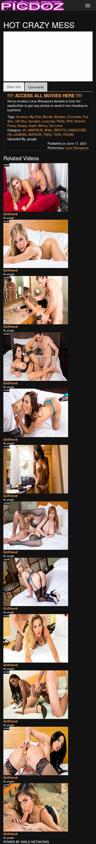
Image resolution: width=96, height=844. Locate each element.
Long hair (48, 121)
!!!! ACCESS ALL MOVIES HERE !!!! (44, 95)
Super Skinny (38, 125)
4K (24, 130)
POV (70, 121)
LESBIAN (20, 134)
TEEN (47, 134)
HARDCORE (77, 130)
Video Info (14, 87)
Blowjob (59, 116)
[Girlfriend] (35, 187)
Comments (36, 87)
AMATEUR (35, 130)
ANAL (48, 130)
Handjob (34, 121)
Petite (61, 121)
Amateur (22, 116)
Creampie (74, 116)
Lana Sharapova (77, 148)
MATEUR (34, 134)
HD (9, 134)
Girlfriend (10, 214)
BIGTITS (60, 130)
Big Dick (35, 116)
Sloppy (22, 125)
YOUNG (68, 134)
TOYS (57, 134)
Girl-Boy (20, 121)
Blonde (48, 116)
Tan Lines (56, 125)
